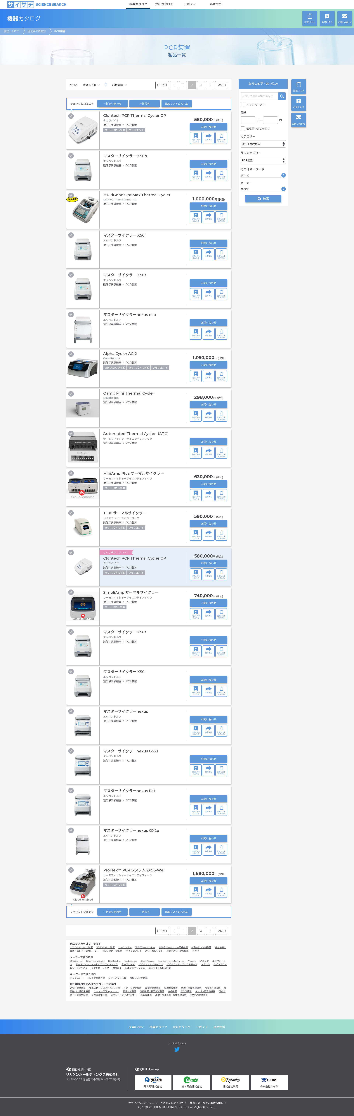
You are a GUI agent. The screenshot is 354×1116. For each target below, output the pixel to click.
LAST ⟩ (221, 85)
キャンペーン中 (255, 104)
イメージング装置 (132, 987)
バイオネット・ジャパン (150, 964)
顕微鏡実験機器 (153, 987)
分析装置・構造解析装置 (152, 991)
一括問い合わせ (112, 103)
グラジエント (76, 977)
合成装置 (172, 991)
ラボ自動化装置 (99, 994)
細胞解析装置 (171, 987)
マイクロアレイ (133, 951)
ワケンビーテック (100, 968)
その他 (195, 951)
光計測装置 (186, 991)
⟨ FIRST (162, 85)
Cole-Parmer (148, 960)
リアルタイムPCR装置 (81, 947)
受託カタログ (164, 4)
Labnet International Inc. (171, 960)
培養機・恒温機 (212, 987)
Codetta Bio (131, 960)
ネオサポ (216, 4)
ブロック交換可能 (96, 977)
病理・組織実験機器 (191, 987)
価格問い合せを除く (258, 128)
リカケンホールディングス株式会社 (92, 1071)
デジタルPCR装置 (105, 947)
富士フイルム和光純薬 (160, 968)
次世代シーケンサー (145, 947)
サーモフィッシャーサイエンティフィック (97, 964)
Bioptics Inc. (114, 960)
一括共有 (144, 103)
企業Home (136, 1027)
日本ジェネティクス (135, 968)
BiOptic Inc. (76, 960)
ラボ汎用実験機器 (199, 994)
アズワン (204, 960)
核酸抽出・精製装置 (201, 947)
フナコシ (205, 964)
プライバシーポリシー (141, 1103)
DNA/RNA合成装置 (112, 951)
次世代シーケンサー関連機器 (173, 947)
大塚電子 (117, 968)
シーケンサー (125, 947)
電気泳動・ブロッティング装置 (104, 987)
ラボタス (190, 4)
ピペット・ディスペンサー (124, 994)
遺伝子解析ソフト (154, 951)
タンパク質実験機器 (205, 991)
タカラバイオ (128, 964)
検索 (282, 96)
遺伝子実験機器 (37, 31)
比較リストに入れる (176, 103)
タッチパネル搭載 (117, 977)
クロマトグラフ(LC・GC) (106, 991)
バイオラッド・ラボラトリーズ (181, 964)
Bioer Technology (95, 960)
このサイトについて (172, 1103)
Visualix (192, 960)
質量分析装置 (129, 991)
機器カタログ (138, 4)
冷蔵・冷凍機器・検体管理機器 (170, 994)
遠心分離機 (146, 994)
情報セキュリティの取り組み (206, 1103)
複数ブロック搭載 (139, 977)
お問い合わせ (208, 126)
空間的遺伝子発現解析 (177, 951)
